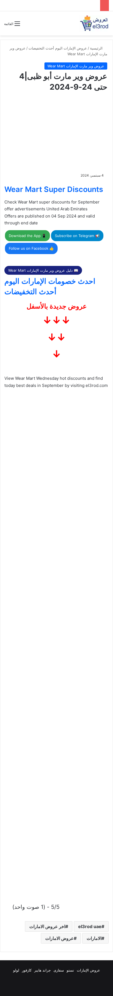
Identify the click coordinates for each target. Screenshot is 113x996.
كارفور (27, 970)
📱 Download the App (27, 235)
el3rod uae (89, 926)
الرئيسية (97, 48)
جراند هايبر (42, 970)
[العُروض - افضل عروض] (94, 23)
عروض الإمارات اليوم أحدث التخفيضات (58, 48)
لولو (16, 970)
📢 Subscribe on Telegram (77, 235)
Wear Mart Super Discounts (53, 189)
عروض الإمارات (88, 970)
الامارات (94, 938)
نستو (70, 970)
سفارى (58, 970)
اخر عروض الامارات (47, 926)
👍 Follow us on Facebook (31, 248)
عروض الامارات (59, 938)
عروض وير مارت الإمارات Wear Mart (75, 66)
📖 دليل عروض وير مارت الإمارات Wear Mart (43, 270)
